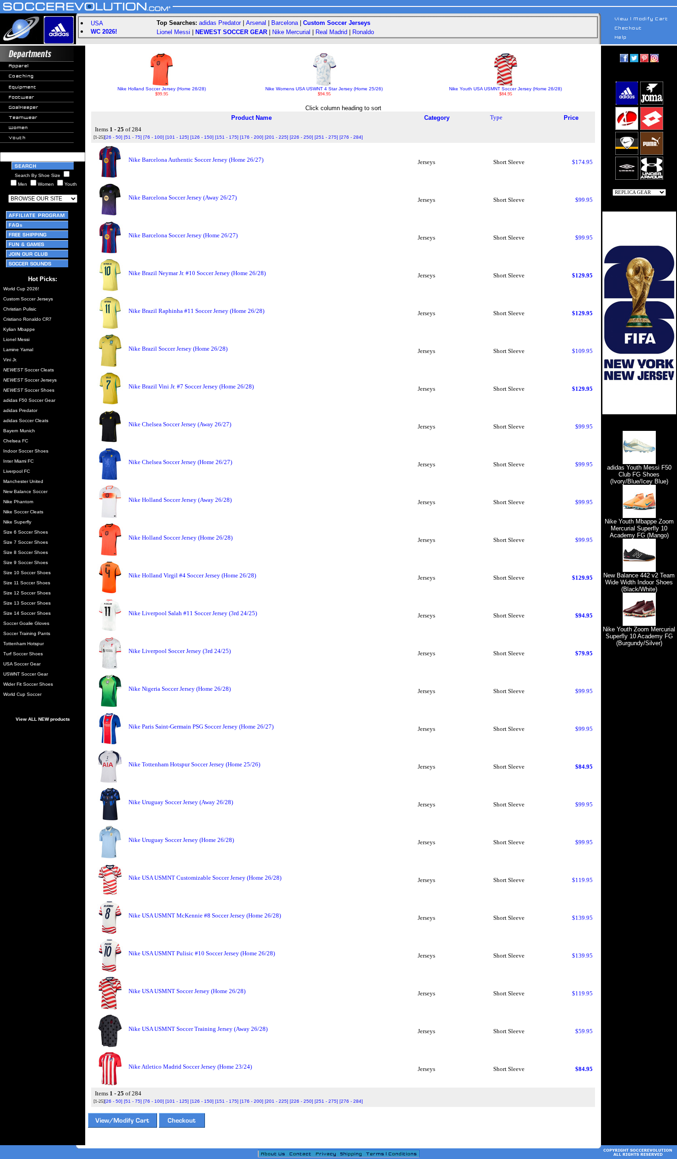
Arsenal (256, 22)
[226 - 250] (301, 137)
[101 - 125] (177, 137)
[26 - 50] (114, 137)
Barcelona (284, 22)
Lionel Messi (173, 32)
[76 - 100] (153, 137)
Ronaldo (363, 32)
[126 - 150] (202, 137)
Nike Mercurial (291, 32)
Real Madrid (331, 32)
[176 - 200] (251, 137)
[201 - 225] (276, 137)
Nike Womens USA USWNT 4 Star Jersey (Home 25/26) (324, 88)
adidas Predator (220, 22)
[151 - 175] (227, 137)
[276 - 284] (351, 137)
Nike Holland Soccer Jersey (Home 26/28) (161, 88)
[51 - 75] (133, 137)
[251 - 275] (326, 137)
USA (97, 23)
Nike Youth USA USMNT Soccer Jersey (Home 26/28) (505, 88)
